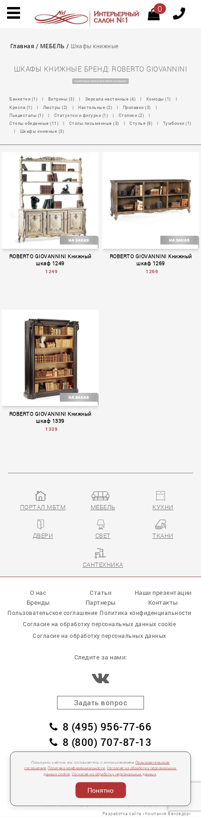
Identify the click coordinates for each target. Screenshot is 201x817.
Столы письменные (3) (94, 123)
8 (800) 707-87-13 (107, 742)
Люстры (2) (55, 107)
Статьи (100, 592)
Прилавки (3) (137, 107)
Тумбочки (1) (177, 123)
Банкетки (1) (23, 98)
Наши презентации (163, 592)
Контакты (163, 602)
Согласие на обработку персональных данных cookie (99, 624)
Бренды (38, 602)
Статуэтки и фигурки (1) (81, 115)
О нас (38, 592)
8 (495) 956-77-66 (107, 726)
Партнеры (101, 602)
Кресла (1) (20, 107)
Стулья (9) (140, 123)
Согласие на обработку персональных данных (114, 773)
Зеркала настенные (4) (110, 98)
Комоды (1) (158, 98)
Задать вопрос (101, 702)
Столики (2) (131, 115)
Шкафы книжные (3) (42, 131)
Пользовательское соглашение (52, 612)
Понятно (100, 790)
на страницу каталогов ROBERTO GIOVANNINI (100, 81)
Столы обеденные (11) (33, 123)
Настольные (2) (95, 107)
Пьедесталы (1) (26, 115)
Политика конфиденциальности (76, 768)
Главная (22, 46)
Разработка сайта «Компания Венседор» (146, 813)
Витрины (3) (61, 98)
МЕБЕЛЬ (52, 46)
